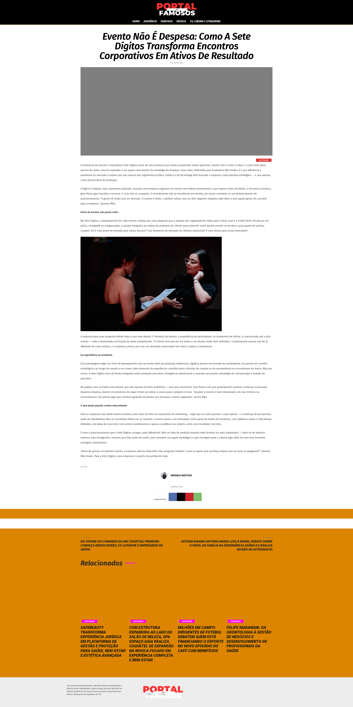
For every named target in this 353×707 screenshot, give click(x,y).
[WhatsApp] (197, 497)
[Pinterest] (189, 497)
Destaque (264, 160)
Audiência (150, 21)
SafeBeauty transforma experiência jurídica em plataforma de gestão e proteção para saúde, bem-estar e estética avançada (103, 641)
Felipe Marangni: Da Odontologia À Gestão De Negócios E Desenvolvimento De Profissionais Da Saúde (249, 639)
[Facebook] (173, 497)
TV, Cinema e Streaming (205, 21)
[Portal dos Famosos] (176, 9)
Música (181, 21)
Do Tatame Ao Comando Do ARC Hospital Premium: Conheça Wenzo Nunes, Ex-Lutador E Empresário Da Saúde (122, 545)
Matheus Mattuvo (181, 475)
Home (136, 21)
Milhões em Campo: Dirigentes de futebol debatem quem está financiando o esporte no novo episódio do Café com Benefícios (200, 639)
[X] (181, 497)
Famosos (167, 21)
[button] (247, 21)
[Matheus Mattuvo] (165, 475)
